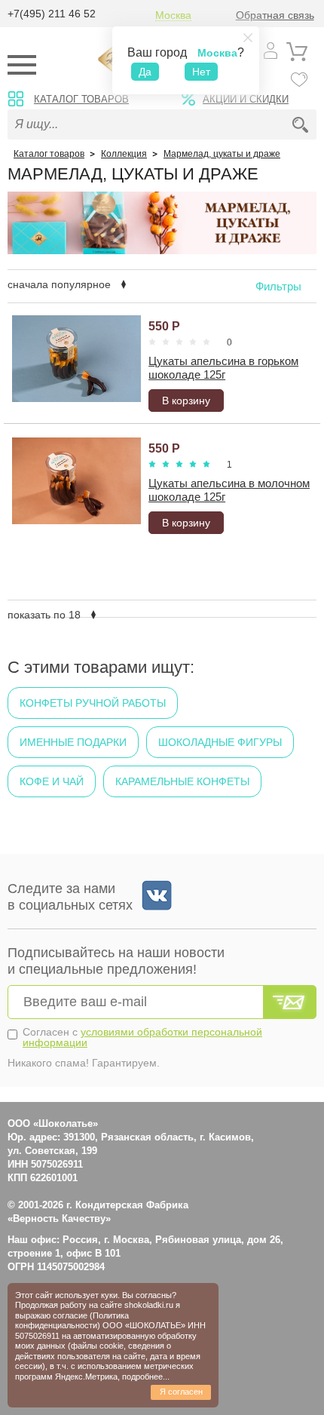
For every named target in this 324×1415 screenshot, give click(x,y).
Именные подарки (73, 742)
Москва (173, 15)
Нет (201, 72)
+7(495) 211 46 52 (52, 14)
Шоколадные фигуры (220, 742)
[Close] (247, 37)
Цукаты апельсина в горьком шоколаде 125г (223, 368)
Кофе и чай (52, 781)
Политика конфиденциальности (72, 1320)
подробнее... (146, 1376)
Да (145, 72)
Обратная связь (275, 15)
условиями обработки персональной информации (142, 1037)
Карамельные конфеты (182, 781)
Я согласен (181, 1391)
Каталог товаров (81, 99)
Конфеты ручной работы (93, 703)
